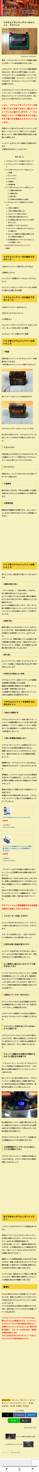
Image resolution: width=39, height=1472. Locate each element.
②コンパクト (12, 175)
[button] (25, 1420)
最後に (8, 248)
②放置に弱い (13, 193)
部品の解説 (7, 1400)
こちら (17, 149)
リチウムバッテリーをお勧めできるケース (19, 161)
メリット (6, 1403)
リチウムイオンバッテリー (19, 1403)
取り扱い (6, 1406)
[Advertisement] (19, 539)
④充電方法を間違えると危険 (18, 199)
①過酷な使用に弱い (15, 190)
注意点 (20, 1406)
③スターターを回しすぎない (17, 214)
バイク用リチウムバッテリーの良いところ (20, 170)
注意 (13, 1406)
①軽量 (10, 172)
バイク (33, 1400)
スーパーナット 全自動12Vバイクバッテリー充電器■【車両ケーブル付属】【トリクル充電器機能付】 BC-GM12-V (17, 848)
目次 (16, 157)
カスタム (16, 1400)
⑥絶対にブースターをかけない (18, 225)
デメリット (25, 1400)
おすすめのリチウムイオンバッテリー (18, 245)
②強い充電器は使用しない (17, 211)
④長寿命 (11, 181)
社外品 (27, 1406)
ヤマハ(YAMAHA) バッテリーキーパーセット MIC (16, 817)
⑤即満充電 (11, 184)
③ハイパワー (12, 178)
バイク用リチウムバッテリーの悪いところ (20, 187)
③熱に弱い (13, 196)
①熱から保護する (13, 208)
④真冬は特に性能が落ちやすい (18, 217)
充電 (31, 1403)
